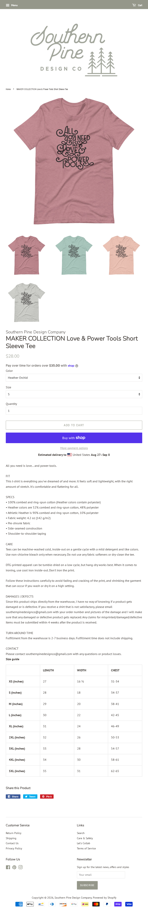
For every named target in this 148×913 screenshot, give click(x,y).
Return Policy (13, 833)
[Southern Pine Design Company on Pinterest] (14, 868)
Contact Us (12, 843)
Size (8, 387)
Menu (14, 5)
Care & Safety (85, 838)
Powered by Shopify (104, 897)
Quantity (11, 404)
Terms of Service (86, 848)
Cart (139, 5)
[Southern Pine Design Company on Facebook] (8, 868)
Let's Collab (83, 843)
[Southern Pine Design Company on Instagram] (20, 868)
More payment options (74, 448)
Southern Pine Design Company (73, 897)
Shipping (11, 838)
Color (9, 371)
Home (8, 89)
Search (81, 833)
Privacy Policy (14, 848)
